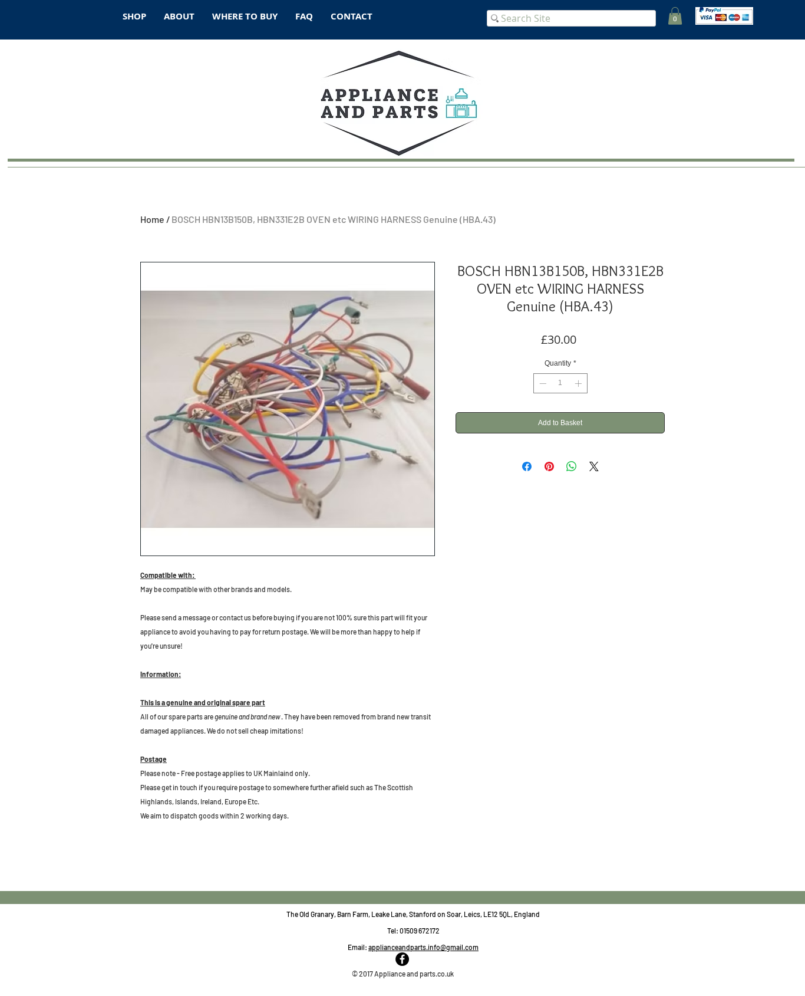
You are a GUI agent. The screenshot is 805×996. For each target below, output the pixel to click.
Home (152, 219)
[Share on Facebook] (527, 466)
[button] (675, 16)
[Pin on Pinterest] (549, 466)
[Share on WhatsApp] (572, 466)
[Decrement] (541, 383)
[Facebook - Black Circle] (402, 959)
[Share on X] (594, 466)
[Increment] (579, 383)
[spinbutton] (560, 383)
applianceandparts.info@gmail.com (423, 947)
